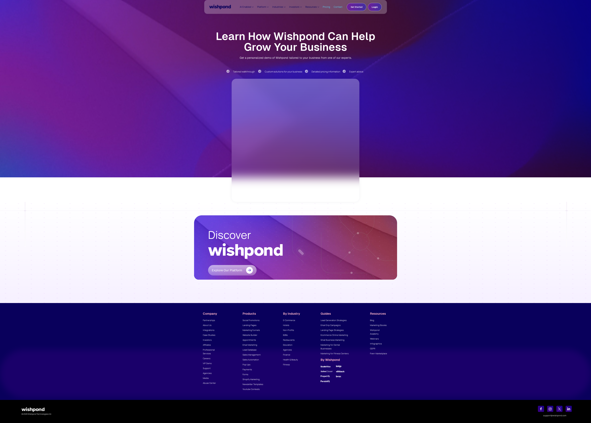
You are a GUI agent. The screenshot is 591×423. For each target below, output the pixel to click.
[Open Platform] (268, 7)
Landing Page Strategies (332, 330)
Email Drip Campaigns (331, 325)
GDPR (372, 348)
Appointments (249, 340)
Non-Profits (288, 330)
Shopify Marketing (251, 379)
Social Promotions (251, 320)
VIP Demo (207, 363)
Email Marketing (250, 344)
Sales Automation (251, 359)
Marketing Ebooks (378, 325)
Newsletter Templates (253, 384)
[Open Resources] (318, 7)
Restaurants (289, 340)
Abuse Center (209, 383)
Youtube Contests (251, 389)
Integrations (208, 330)
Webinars (374, 338)
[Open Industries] (285, 7)
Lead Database (250, 349)
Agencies (207, 373)
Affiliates (207, 344)
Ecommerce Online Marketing (334, 335)
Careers (206, 358)
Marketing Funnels (251, 330)
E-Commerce (289, 320)
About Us (207, 325)
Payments (247, 369)
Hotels (286, 325)
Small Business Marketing (332, 340)
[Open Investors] (301, 7)
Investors (207, 340)
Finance (286, 354)
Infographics (376, 343)
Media (206, 378)
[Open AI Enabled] (253, 7)
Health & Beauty (290, 359)
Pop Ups (246, 364)
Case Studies (209, 335)
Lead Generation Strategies (334, 320)
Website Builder (250, 335)
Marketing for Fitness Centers (335, 353)
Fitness (286, 364)
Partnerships (209, 320)
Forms (245, 374)
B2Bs (285, 335)
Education (287, 344)
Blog (372, 320)
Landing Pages (249, 325)
